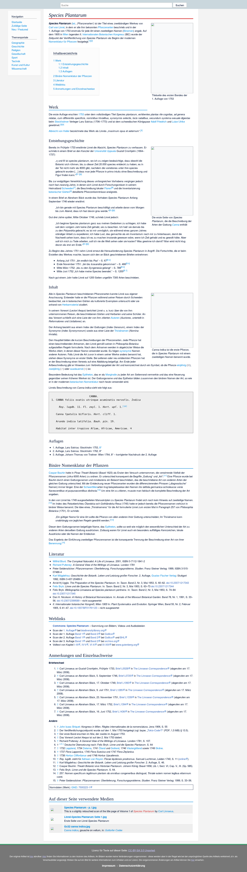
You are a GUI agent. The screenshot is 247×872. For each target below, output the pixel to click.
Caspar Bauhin (57, 472)
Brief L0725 (125, 675)
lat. (74, 23)
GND (74, 787)
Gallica (108, 634)
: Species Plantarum (71, 626)
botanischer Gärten (59, 191)
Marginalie (111, 374)
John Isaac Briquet (69, 726)
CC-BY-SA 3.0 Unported (141, 850)
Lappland (70, 748)
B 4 (109, 260)
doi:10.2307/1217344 (162, 586)
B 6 (123, 267)
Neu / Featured (20, 29)
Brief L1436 (118, 711)
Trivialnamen (121, 330)
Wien (65, 34)
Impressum (108, 865)
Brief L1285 (116, 690)
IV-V (84, 644)
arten (110, 27)
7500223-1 (84, 787)
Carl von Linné (57, 27)
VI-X (92, 644)
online (182, 759)
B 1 (78, 174)
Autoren (115, 317)
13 (50, 502)
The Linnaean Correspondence (150, 668)
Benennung (55, 543)
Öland (102, 748)
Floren (107, 188)
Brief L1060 (123, 682)
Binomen (128, 30)
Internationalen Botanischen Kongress (103, 34)
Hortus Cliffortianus (76, 755)
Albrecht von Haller (59, 131)
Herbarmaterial (70, 304)
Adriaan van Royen (92, 759)
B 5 (128, 263)
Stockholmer (62, 121)
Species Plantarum (143, 811)
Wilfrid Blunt (59, 561)
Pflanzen (103, 27)
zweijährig (54, 368)
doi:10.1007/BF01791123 (83, 607)
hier (31, 856)
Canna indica (71, 830)
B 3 (85, 244)
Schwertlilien (90, 487)
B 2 (111, 210)
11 (165, 475)
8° (100, 447)
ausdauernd (76, 368)
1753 (81, 114)
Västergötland (134, 748)
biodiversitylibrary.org (92, 630)
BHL (122, 637)
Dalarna (87, 748)
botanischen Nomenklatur (84, 381)
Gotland (115, 748)
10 (124, 406)
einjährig (181, 365)
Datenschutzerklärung (132, 865)
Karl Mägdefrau (61, 575)
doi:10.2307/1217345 (64, 593)
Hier (44, 856)
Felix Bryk (58, 586)
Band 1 (79, 634)
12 (98, 489)
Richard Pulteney (62, 564)
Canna (175, 224)
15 (63, 542)
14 (112, 519)
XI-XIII (105, 644)
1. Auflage (68, 630)
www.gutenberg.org (126, 644)
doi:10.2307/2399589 (68, 600)
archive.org (111, 641)
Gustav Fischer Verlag (164, 575)
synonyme (125, 350)
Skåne (159, 748)
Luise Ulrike (178, 121)
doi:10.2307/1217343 (177, 582)
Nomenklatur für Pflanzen (63, 41)
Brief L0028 (122, 668)
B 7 (125, 270)
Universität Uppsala (105, 151)
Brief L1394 (120, 704)
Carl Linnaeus (165, 811)
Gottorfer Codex (113, 830)
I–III (76, 644)
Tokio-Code (154, 730)
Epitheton (88, 374)
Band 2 (94, 634)
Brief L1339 (125, 697)
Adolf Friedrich (159, 121)
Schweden (67, 188)
